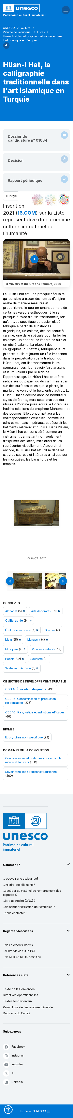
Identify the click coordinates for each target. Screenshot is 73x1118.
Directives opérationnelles (20, 995)
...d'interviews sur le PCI (19, 951)
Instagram (18, 1055)
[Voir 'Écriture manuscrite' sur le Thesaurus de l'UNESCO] (36, 630)
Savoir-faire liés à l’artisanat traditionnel (31, 771)
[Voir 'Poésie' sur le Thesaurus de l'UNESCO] (22, 659)
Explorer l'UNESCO (33, 1111)
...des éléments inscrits (18, 945)
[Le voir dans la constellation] (37, 199)
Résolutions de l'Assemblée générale (28, 1007)
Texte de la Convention (19, 989)
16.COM (26, 213)
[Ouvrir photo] (36, 513)
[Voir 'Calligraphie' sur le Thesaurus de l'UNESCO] (30, 620)
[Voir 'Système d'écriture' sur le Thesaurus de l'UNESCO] (36, 668)
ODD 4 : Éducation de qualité (25, 689)
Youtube (17, 1064)
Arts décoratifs (41, 611)
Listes (41, 32)
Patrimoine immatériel (17, 32)
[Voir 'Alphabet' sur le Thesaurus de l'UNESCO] (23, 611)
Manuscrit (33, 639)
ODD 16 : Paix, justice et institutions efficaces (34, 712)
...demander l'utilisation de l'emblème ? (29, 907)
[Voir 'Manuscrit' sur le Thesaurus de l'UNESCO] (46, 639)
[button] (6, 47)
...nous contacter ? (15, 913)
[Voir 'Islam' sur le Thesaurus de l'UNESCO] (19, 639)
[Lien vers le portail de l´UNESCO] (24, 8)
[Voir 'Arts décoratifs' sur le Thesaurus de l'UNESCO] (58, 611)
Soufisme (36, 659)
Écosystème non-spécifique (24, 737)
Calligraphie (14, 620)
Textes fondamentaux (17, 1001)
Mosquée (11, 649)
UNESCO (9, 28)
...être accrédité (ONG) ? (19, 900)
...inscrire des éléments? (19, 884)
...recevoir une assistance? (20, 878)
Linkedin (17, 1082)
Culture (25, 28)
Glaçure (50, 630)
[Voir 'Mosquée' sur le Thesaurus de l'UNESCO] (24, 649)
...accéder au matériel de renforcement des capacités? (32, 892)
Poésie (10, 659)
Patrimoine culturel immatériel (24, 15)
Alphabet (11, 611)
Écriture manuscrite (18, 630)
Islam (8, 639)
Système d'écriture (18, 668)
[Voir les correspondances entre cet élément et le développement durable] (64, 199)
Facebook (18, 1046)
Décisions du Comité (16, 1013)
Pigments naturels (44, 649)
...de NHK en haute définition (22, 957)
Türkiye (11, 196)
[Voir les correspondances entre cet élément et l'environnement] (51, 199)
